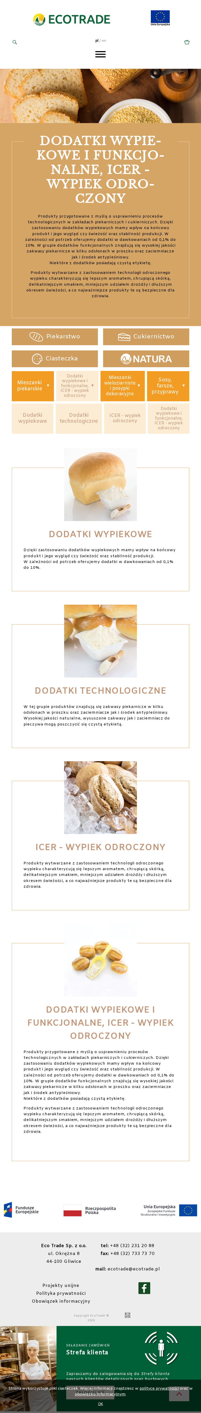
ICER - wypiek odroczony (125, 418)
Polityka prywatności (61, 1294)
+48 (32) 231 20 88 (127, 1246)
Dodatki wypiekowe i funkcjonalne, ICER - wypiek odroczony (74, 385)
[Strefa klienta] (186, 43)
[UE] (160, 25)
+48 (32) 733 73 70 (127, 1254)
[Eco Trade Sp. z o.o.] (71, 31)
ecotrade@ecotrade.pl (127, 1269)
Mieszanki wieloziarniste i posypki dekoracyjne (120, 386)
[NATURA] (146, 358)
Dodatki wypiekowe (32, 418)
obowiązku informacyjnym (100, 1394)
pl (96, 41)
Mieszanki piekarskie (29, 386)
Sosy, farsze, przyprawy (165, 386)
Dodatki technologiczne (79, 418)
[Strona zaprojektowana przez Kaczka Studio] (127, 1315)
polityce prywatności (159, 1388)
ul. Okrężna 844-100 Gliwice (64, 1253)
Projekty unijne (60, 1286)
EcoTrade (97, 1316)
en (104, 41)
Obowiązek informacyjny (61, 1301)
